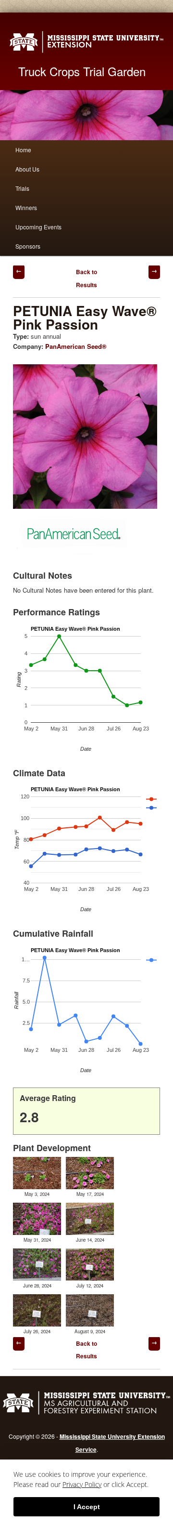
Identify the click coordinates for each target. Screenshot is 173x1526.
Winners (26, 207)
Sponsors (27, 246)
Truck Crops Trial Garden (82, 71)
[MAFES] (86, 1413)
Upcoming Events (38, 227)
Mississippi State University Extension (86, 42)
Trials (22, 188)
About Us (27, 169)
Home (23, 150)
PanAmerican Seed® (76, 346)
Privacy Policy (81, 1484)
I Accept (87, 1507)
